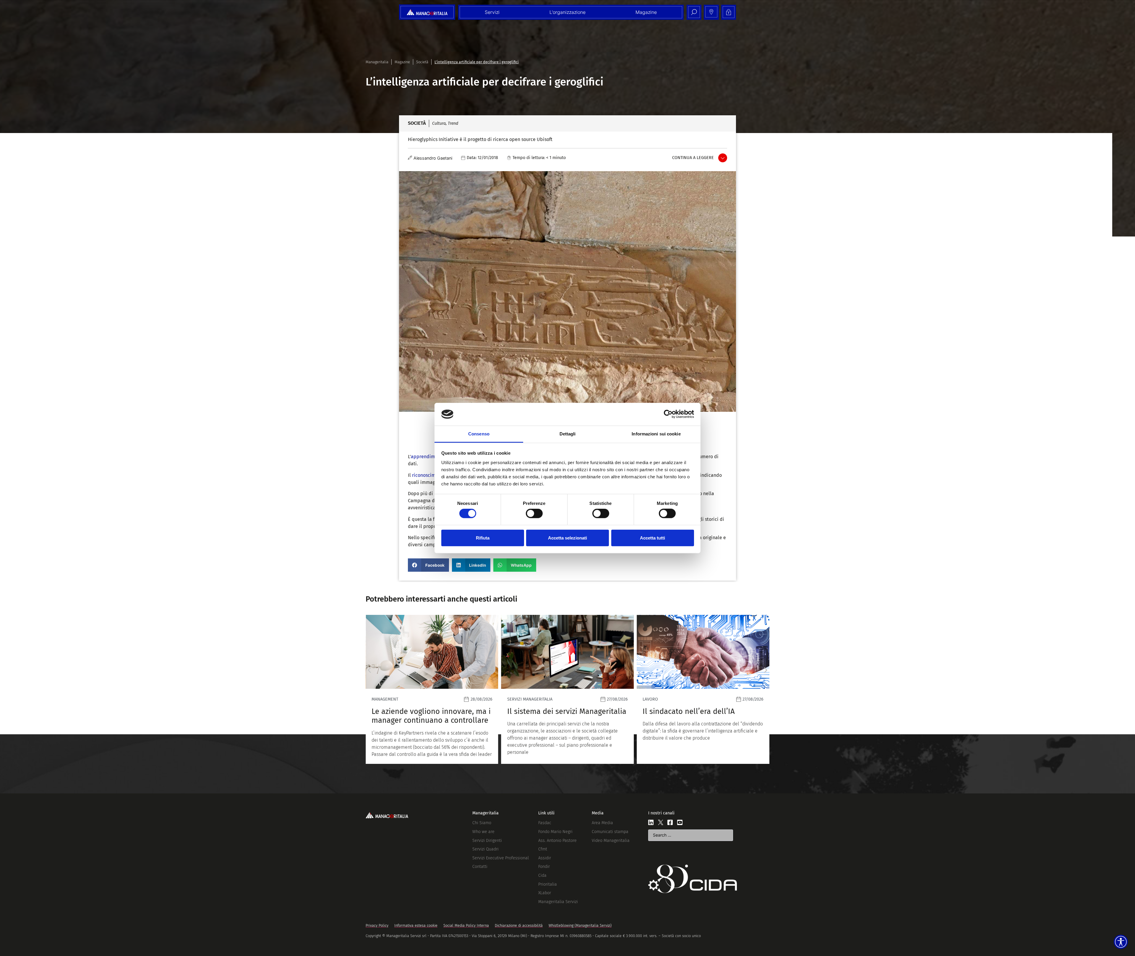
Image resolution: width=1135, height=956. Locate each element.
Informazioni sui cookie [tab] (656, 433)
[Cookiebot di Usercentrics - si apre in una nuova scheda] (668, 414)
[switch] (534, 513)
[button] (428, 565)
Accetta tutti (652, 537)
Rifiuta (482, 537)
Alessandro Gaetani (433, 158)
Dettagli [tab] (568, 433)
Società (422, 62)
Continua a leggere (693, 157)
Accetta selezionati (567, 537)
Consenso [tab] (478, 433)
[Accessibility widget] (1121, 942)
